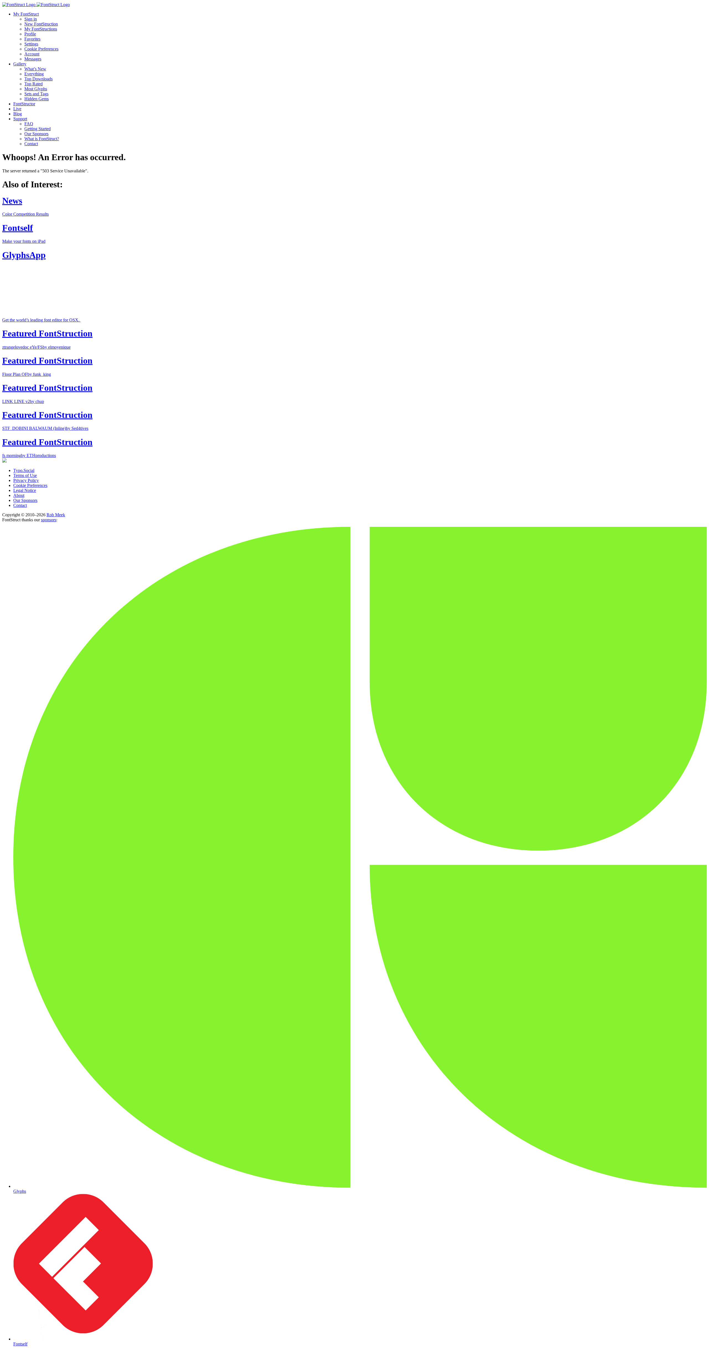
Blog (17, 113)
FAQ (28, 123)
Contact (31, 143)
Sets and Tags (36, 93)
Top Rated (33, 83)
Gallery (19, 64)
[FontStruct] (354, 4)
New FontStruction (41, 24)
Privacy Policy (26, 480)
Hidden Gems (36, 98)
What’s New (35, 69)
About (18, 495)
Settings (31, 44)
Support (20, 118)
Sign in (30, 19)
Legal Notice (24, 490)
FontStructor (24, 103)
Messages (32, 59)
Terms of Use (25, 475)
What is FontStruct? (41, 138)
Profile (30, 34)
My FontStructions (40, 29)
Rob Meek (56, 514)
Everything (34, 73)
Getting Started (37, 128)
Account (31, 54)
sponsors (48, 519)
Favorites (32, 39)
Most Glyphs (35, 88)
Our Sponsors (36, 133)
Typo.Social (23, 470)
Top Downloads (38, 78)
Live (17, 108)
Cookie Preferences (41, 49)
